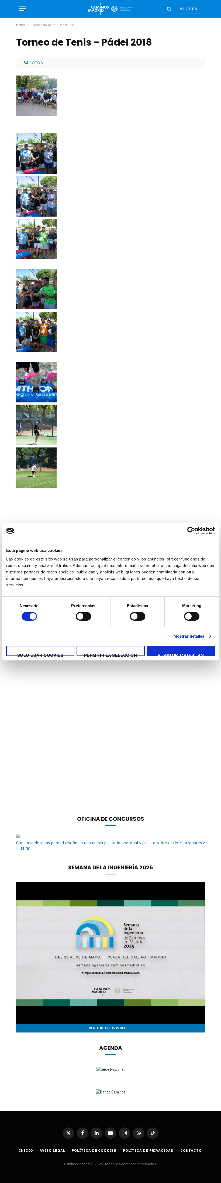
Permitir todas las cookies (181, 654)
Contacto (191, 1150)
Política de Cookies (94, 1150)
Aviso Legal (52, 1150)
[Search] (169, 9)
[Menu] (22, 9)
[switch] (83, 616)
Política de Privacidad (148, 1150)
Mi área (188, 8)
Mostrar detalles (189, 636)
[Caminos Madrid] (110, 9)
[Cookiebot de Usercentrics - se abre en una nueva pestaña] (191, 531)
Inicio (26, 1150)
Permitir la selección (110, 654)
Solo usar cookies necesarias (40, 654)
